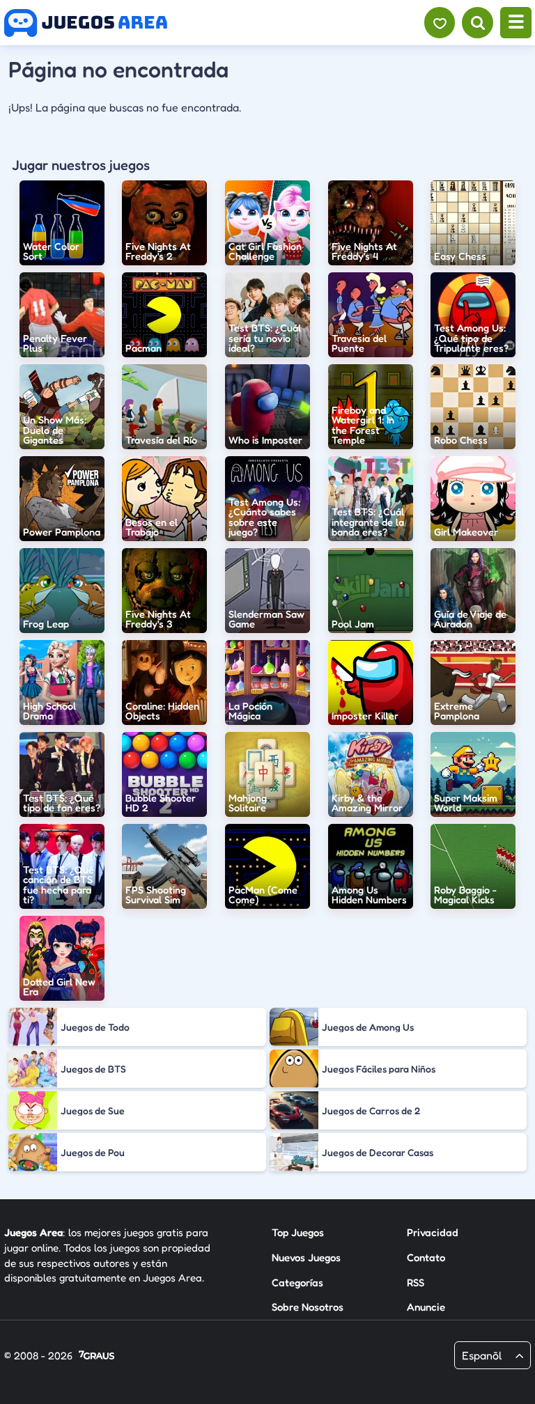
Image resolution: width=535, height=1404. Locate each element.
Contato (426, 1257)
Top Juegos (298, 1232)
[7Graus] (96, 1356)
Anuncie (426, 1306)
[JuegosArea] (85, 23)
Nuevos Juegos (306, 1257)
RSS (415, 1282)
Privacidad (432, 1232)
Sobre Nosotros (307, 1306)
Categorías (297, 1282)
